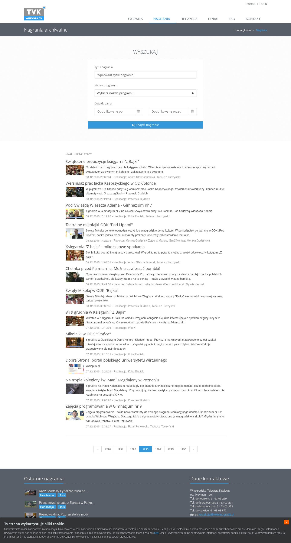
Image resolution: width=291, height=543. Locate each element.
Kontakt (253, 18)
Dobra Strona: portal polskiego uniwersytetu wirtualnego (116, 360)
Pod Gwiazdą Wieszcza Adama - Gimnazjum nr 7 (109, 205)
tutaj (156, 532)
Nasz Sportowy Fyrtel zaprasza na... (63, 491)
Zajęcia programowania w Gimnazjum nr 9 (104, 406)
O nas (213, 18)
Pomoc (250, 4)
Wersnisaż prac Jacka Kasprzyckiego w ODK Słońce (111, 183)
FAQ (232, 18)
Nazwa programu (106, 85)
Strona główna (242, 30)
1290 (108, 449)
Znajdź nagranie (147, 125)
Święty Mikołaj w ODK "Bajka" (92, 290)
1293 (145, 449)
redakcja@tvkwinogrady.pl (216, 514)
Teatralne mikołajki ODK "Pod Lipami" (99, 224)
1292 (133, 449)
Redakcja (189, 18)
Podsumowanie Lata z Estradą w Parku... (66, 502)
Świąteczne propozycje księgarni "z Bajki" (102, 161)
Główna (135, 18)
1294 (158, 449)
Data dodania (103, 103)
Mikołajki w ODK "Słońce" (88, 333)
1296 (183, 449)
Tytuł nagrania (104, 67)
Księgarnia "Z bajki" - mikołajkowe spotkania (105, 246)
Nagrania (161, 18)
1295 (171, 449)
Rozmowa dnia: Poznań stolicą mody (64, 514)
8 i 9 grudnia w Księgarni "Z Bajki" (96, 312)
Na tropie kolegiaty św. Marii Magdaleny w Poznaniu (112, 379)
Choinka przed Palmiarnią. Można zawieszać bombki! (113, 268)
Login (263, 4)
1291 (120, 449)
